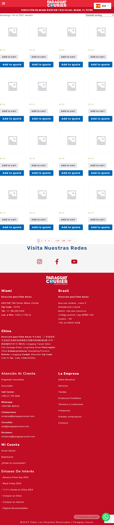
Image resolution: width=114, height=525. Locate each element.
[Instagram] (39, 261)
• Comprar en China (11, 496)
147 (69, 240)
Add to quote (12, 64)
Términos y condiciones (70, 404)
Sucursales (7, 386)
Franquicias (64, 410)
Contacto (63, 423)
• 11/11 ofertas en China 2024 (17, 489)
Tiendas (62, 392)
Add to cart (9, 56)
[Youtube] (74, 261)
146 (63, 240)
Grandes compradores (70, 416)
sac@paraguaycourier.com (15, 426)
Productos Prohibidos (69, 398)
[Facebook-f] (57, 261)
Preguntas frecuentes (12, 379)
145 (58, 240)
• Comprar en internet (12, 502)
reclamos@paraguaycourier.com (18, 436)
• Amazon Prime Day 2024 (14, 477)
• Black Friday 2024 (11, 483)
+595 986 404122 (10, 406)
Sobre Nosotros (66, 379)
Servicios (63, 386)
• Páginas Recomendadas (14, 508)
